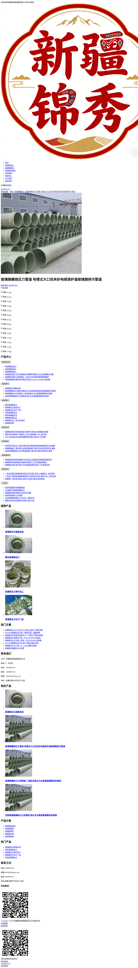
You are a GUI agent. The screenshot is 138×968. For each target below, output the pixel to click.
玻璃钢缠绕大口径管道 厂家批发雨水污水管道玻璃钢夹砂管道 (28, 393)
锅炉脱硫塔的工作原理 (13, 495)
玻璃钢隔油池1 (10, 372)
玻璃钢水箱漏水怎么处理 (14, 648)
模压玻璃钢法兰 (11, 405)
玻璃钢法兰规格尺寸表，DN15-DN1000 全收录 (23, 638)
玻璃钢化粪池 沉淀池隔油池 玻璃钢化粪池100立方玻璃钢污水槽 (29, 374)
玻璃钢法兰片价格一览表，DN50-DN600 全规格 (23, 640)
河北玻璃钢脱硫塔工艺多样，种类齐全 (19, 498)
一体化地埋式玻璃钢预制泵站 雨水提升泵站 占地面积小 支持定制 (30, 474)
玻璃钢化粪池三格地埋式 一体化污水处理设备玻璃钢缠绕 (27, 377)
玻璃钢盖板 (5, 441)
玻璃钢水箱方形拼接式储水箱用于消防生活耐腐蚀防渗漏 (26, 432)
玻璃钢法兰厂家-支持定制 (15, 420)
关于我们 (8, 178)
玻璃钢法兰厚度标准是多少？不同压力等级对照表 (24, 635)
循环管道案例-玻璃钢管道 (15, 487)
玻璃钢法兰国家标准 (13, 388)
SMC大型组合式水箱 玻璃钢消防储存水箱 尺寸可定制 (25, 437)
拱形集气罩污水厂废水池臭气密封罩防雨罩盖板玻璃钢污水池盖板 (30, 446)
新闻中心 (8, 176)
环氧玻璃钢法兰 (11, 413)
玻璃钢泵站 (5, 469)
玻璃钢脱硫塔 (6, 455)
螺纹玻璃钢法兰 (11, 415)
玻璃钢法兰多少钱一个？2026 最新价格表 (21, 646)
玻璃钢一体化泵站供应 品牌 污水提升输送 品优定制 (24, 479)
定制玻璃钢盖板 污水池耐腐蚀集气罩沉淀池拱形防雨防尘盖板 (28, 451)
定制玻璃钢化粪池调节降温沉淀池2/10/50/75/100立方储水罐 (27, 379)
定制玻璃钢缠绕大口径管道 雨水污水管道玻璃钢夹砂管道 (27, 396)
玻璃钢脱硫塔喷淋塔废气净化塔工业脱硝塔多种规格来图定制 (28, 460)
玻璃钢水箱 (5, 427)
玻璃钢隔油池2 (10, 369)
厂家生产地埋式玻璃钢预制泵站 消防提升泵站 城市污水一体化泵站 (30, 476)
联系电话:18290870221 (9, 285)
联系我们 (8, 181)
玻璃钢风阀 (9, 423)
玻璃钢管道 (9, 168)
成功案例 (8, 173)
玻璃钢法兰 (9, 165)
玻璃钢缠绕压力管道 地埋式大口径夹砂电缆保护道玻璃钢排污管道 (50, 192)
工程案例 (4, 483)
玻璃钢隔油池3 (10, 366)
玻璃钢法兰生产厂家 (13, 410)
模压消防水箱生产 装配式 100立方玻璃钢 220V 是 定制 (26, 434)
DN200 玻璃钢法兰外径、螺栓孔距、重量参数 (22, 633)
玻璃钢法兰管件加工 (13, 407)
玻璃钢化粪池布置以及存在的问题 (18, 493)
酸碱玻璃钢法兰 (11, 418)
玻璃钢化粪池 (10, 171)
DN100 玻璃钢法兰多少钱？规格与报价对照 (21, 643)
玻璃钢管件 (5, 400)
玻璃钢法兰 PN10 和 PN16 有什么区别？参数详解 (23, 630)
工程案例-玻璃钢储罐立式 (15, 490)
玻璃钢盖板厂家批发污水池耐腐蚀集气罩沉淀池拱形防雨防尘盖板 (30, 448)
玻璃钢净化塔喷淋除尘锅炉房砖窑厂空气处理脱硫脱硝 (26, 462)
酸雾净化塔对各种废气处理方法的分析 (19, 500)
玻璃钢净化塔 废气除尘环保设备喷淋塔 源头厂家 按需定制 (27, 465)
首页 (7, 163)
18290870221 (5, 189)
